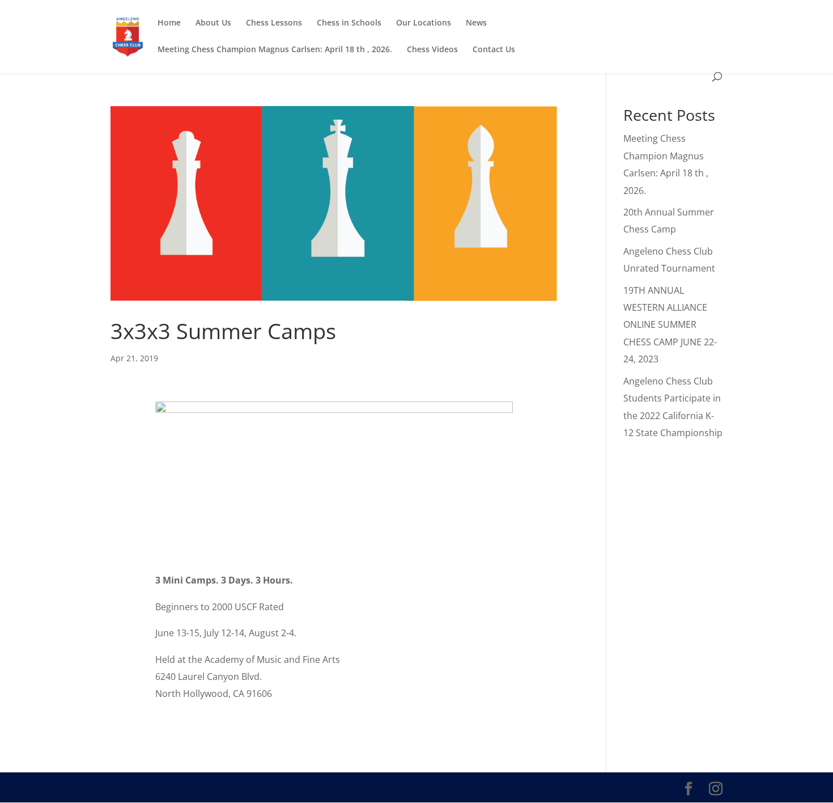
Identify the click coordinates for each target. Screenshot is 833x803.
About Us (213, 23)
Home (169, 23)
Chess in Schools (349, 23)
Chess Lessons (274, 23)
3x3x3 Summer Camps (223, 330)
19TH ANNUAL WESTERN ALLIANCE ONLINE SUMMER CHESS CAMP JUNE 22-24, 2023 (670, 325)
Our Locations (423, 23)
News (476, 23)
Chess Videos (432, 49)
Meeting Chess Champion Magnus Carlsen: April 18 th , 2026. (275, 49)
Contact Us (494, 49)
